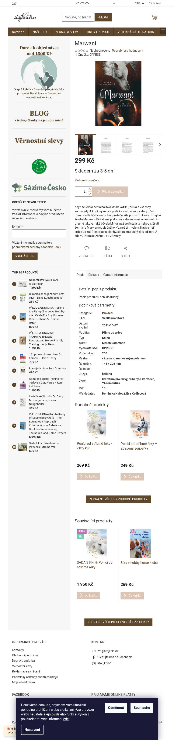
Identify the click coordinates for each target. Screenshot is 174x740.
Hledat (103, 17)
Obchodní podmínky (25, 655)
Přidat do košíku (112, 191)
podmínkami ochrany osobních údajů (36, 247)
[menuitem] (18, 32)
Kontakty (82, 3)
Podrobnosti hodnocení (127, 50)
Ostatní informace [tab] (115, 274)
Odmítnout (116, 708)
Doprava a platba (23, 660)
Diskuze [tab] (93, 274)
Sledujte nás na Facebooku (115, 657)
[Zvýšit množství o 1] (90, 189)
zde (66, 719)
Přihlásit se (24, 256)
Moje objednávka (23, 682)
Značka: (89, 54)
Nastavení (32, 730)
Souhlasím (142, 708)
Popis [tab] (80, 274)
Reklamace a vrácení (26, 671)
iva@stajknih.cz (108, 651)
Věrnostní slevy (22, 666)
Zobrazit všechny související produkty (118, 622)
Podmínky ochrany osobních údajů (35, 677)
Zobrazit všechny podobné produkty (118, 499)
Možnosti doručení (87, 180)
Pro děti (107, 313)
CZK (138, 3)
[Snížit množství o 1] (90, 194)
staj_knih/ (104, 663)
